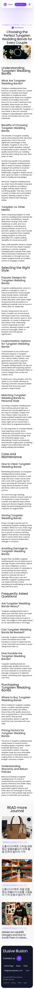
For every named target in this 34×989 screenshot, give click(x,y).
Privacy (13, 983)
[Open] (29, 4)
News (18, 966)
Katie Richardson (19, 27)
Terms (19, 983)
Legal (25, 983)
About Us (6, 983)
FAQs (26, 966)
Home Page (8, 966)
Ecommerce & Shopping (11, 25)
